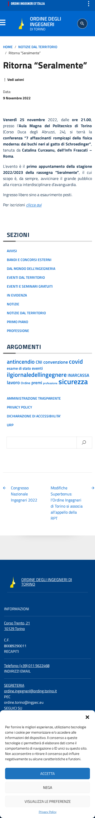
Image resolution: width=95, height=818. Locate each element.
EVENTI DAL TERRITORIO (26, 277)
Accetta (47, 773)
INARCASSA (78, 375)
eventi (37, 368)
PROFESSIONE (18, 330)
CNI (39, 362)
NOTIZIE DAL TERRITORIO (37, 47)
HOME (8, 47)
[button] (87, 716)
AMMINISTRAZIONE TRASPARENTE (34, 398)
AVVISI (12, 251)
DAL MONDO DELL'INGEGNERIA (31, 268)
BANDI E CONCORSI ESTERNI (29, 260)
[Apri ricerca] (82, 23)
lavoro (13, 382)
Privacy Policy (47, 812)
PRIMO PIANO (17, 322)
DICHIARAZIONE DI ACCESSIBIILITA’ (34, 416)
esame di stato (19, 368)
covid (76, 361)
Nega (47, 787)
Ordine (25, 382)
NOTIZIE (13, 304)
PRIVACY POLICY (19, 407)
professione (50, 383)
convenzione (55, 361)
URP (10, 425)
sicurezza (73, 381)
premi (36, 382)
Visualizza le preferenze (48, 801)
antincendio (21, 361)
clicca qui (34, 205)
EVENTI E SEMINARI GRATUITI (30, 286)
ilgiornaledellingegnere (37, 374)
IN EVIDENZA (17, 295)
